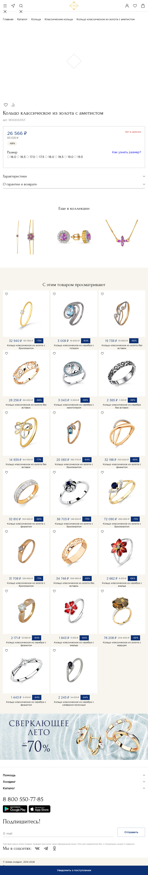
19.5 (80, 156)
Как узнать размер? (126, 152)
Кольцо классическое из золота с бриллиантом (26, 346)
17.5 (41, 156)
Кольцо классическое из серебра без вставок (122, 406)
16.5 (23, 156)
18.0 (51, 156)
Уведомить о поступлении (74, 870)
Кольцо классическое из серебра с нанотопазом (74, 406)
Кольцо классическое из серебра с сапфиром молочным (74, 703)
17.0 (32, 156)
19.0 (70, 156)
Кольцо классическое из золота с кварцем (122, 644)
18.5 (61, 156)
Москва (13, 6)
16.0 (13, 156)
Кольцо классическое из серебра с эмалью (122, 584)
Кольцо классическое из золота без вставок (122, 346)
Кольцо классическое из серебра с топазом (74, 346)
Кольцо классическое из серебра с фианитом (26, 644)
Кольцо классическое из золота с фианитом (122, 465)
